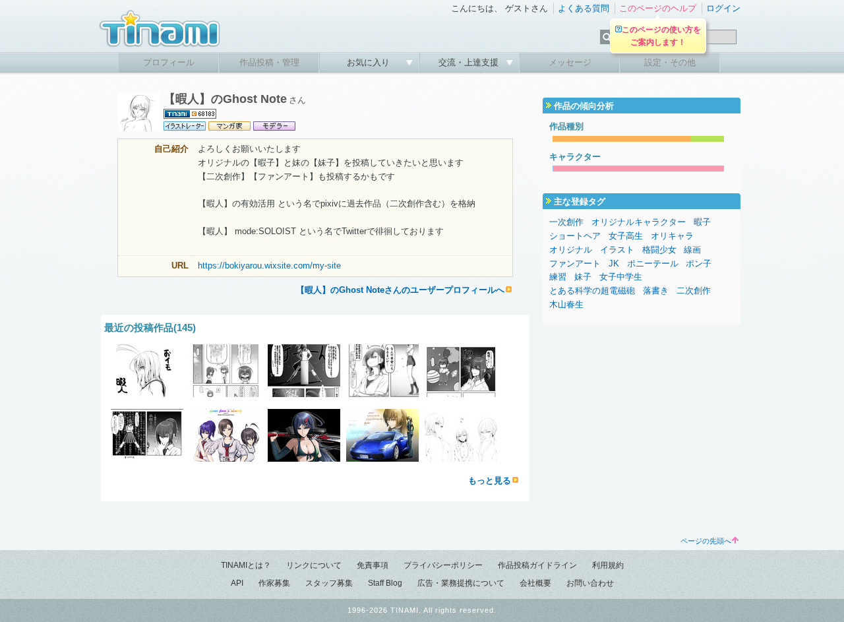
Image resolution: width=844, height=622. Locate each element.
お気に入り (369, 62)
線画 (692, 250)
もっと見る (489, 480)
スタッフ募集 (329, 583)
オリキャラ (672, 236)
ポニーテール (652, 263)
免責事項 (372, 565)
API (237, 583)
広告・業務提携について (460, 583)
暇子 (702, 222)
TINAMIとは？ (246, 565)
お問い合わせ (590, 583)
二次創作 (694, 290)
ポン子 (698, 263)
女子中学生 (620, 277)
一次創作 (566, 222)
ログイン (723, 8)
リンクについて (314, 565)
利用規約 (608, 565)
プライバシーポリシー (443, 565)
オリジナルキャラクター (638, 222)
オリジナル (570, 250)
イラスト (617, 250)
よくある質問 (583, 8)
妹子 (582, 277)
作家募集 (274, 583)
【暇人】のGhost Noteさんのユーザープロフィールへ (400, 290)
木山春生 (566, 304)
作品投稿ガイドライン (537, 565)
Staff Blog (385, 583)
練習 (557, 277)
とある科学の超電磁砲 (592, 290)
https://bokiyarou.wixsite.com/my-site (269, 265)
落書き (656, 290)
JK (614, 263)
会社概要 (535, 583)
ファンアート (575, 263)
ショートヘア (575, 236)
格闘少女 (659, 250)
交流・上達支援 (469, 62)
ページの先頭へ (705, 541)
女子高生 (626, 236)
